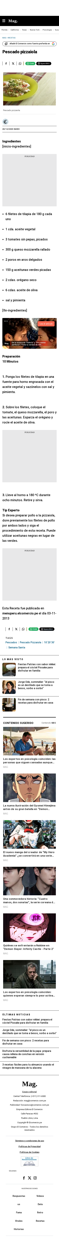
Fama (19, 1212)
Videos (40, 1196)
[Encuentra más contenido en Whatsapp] (20, 63)
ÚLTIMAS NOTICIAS (16, 1014)
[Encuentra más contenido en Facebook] (5, 63)
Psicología (47, 30)
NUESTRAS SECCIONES (30, 1188)
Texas (24, 30)
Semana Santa (16, 647)
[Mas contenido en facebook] (24, 1178)
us (18, 1204)
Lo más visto (12, 659)
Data (40, 1204)
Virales (18, 1220)
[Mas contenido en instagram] (35, 1178)
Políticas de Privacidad (30, 1146)
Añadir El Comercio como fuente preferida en (30, 44)
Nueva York (34, 30)
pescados (11, 642)
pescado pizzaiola (30, 642)
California (15, 30)
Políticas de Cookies (29, 1152)
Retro (40, 1212)
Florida (4, 30)
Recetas (40, 1220)
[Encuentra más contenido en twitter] (13, 63)
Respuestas (19, 1196)
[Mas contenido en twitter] (29, 1178)
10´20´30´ (49, 642)
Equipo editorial (29, 1092)
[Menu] (5, 21)
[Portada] (29, 1089)
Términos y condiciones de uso (29, 1141)
